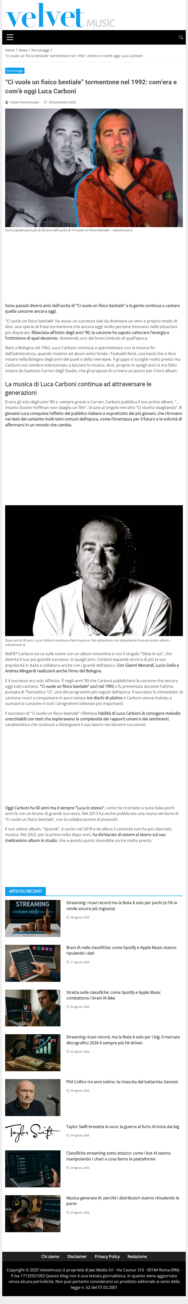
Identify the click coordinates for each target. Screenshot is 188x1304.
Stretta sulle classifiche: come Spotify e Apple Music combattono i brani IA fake (113, 995)
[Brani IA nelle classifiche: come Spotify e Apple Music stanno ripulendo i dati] (32, 963)
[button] (181, 37)
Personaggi (15, 70)
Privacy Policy (107, 1256)
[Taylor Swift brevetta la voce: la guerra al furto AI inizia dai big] (32, 1133)
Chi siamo (50, 1256)
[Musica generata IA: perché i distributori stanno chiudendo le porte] (32, 1213)
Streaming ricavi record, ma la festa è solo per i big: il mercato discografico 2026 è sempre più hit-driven (123, 1039)
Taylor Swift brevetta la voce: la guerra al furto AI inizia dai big (122, 1126)
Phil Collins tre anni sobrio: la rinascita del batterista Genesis (122, 1081)
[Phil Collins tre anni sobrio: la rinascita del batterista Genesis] (32, 1097)
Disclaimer (77, 1256)
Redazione (137, 1256)
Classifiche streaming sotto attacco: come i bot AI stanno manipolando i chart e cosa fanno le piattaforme (118, 1155)
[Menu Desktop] (10, 37)
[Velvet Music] (60, 14)
